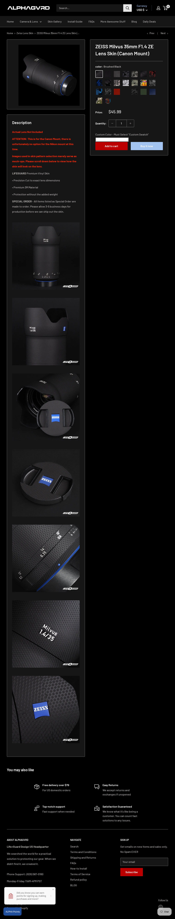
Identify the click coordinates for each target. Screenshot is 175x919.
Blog (134, 21)
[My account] (158, 8)
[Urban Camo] (135, 83)
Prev (152, 33)
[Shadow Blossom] (108, 92)
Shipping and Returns (83, 857)
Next (163, 33)
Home (10, 21)
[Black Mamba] (143, 74)
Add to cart (111, 146)
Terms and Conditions (83, 851)
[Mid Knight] (152, 83)
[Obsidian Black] (117, 74)
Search (74, 846)
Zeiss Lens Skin (25, 33)
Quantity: (100, 123)
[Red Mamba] (152, 74)
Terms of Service (80, 874)
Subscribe (131, 872)
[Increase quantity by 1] (130, 123)
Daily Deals (149, 21)
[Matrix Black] (108, 74)
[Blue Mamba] (99, 83)
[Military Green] (143, 92)
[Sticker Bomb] (143, 83)
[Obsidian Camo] (117, 83)
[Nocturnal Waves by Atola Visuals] (135, 92)
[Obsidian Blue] (152, 92)
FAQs (92, 21)
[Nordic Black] (126, 74)
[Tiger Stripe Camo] (99, 101)
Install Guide (75, 21)
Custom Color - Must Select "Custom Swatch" (122, 134)
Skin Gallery (55, 21)
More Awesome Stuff (112, 21)
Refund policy (78, 879)
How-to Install (78, 868)
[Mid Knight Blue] (99, 92)
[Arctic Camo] (126, 83)
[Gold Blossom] (126, 92)
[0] (165, 8)
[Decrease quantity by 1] (112, 123)
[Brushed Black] (99, 74)
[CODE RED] (117, 92)
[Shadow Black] (108, 83)
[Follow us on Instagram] (160, 906)
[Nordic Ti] (135, 74)
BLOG (73, 885)
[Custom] (108, 101)
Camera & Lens (29, 21)
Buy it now (146, 146)
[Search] (127, 8)
